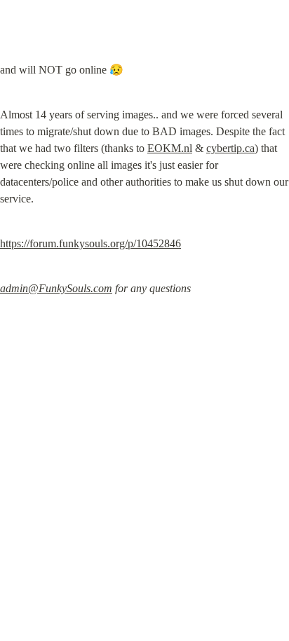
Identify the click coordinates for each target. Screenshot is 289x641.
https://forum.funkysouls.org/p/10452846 (90, 243)
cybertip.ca (230, 148)
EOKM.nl (169, 148)
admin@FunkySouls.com (56, 288)
